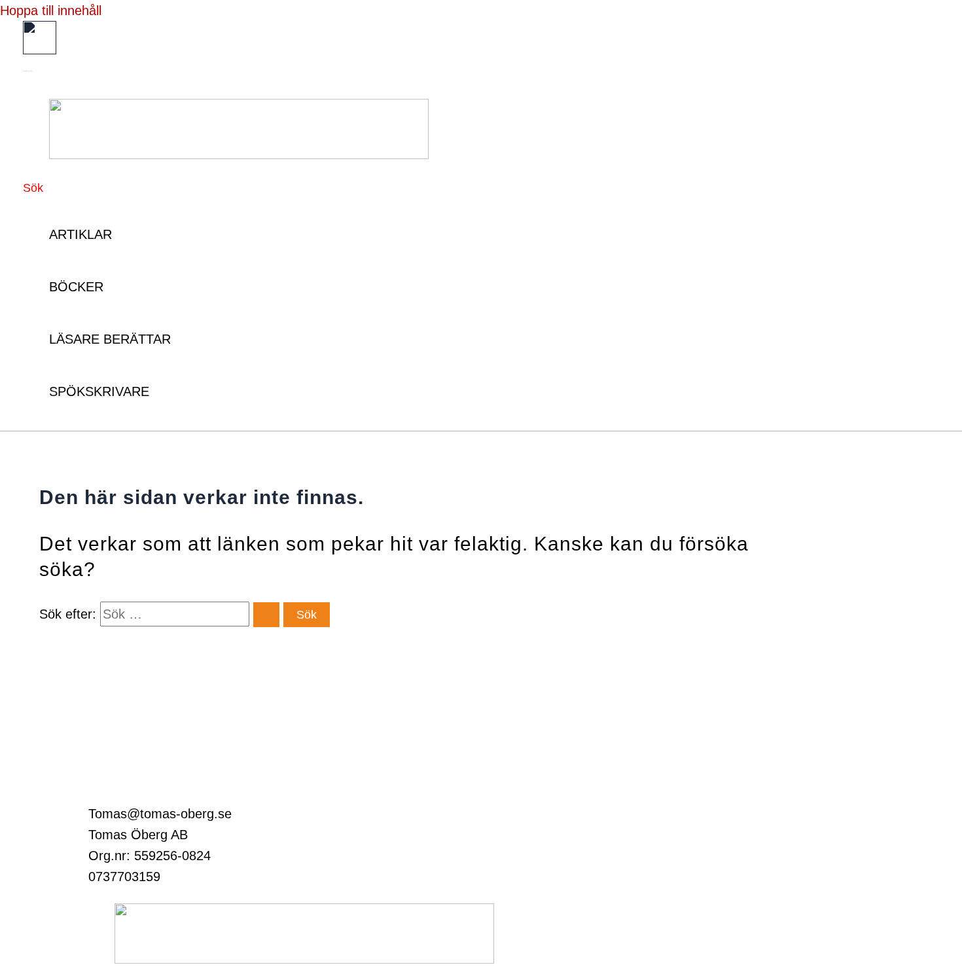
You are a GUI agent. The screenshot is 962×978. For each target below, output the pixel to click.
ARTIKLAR (80, 234)
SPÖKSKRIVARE (99, 391)
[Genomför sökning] (266, 614)
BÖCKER (76, 287)
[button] (33, 188)
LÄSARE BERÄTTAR (110, 339)
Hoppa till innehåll (50, 10)
